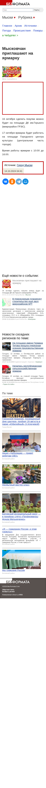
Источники (30, 25)
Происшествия (22, 30)
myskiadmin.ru (12, 79)
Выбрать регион (8, 591)
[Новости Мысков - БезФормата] (15, 3)
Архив (18, 25)
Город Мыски (24, 165)
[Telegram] (19, 181)
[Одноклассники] (12, 181)
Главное (7, 25)
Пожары (38, 30)
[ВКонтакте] (5, 181)
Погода (6, 30)
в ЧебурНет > (10, 35)
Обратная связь (8, 590)
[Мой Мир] (25, 181)
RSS (21, 595)
